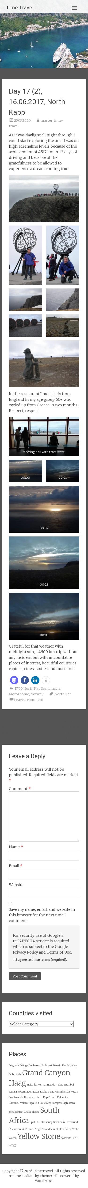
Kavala (13, 1091)
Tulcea (61, 1129)
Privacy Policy (25, 952)
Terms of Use (59, 952)
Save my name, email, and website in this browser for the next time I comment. (42, 915)
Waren (13, 1138)
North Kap (63, 694)
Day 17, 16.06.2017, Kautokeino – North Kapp (20, 727)
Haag (17, 1083)
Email (16, 866)
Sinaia (27, 1111)
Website (16, 884)
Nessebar (29, 1097)
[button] (14, 680)
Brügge (24, 1065)
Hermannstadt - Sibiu (50, 1084)
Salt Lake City (43, 1102)
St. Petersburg (44, 1122)
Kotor (36, 1091)
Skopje (35, 1111)
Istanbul (69, 1084)
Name (16, 847)
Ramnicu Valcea (18, 1102)
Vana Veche (72, 1129)
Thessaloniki (16, 1129)
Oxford (52, 1097)
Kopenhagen (25, 1091)
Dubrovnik (15, 1074)
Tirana (29, 1129)
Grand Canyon (46, 1072)
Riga (31, 1102)
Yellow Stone (39, 1136)
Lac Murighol (57, 1091)
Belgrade (14, 1065)
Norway (37, 694)
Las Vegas (72, 1091)
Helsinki (32, 1084)
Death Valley (69, 1065)
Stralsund (72, 1122)
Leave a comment (28, 700)
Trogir (38, 1129)
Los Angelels (16, 1097)
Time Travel (20, 8)
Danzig (57, 1065)
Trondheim (49, 1129)
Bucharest (35, 1065)
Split (32, 1122)
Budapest (47, 1065)
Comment (20, 788)
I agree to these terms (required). (41, 960)
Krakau (44, 1091)
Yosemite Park (69, 1138)
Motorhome (19, 694)
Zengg (12, 1145)
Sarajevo (57, 1102)
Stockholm (59, 1122)
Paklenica (63, 1097)
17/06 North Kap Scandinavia (38, 688)
